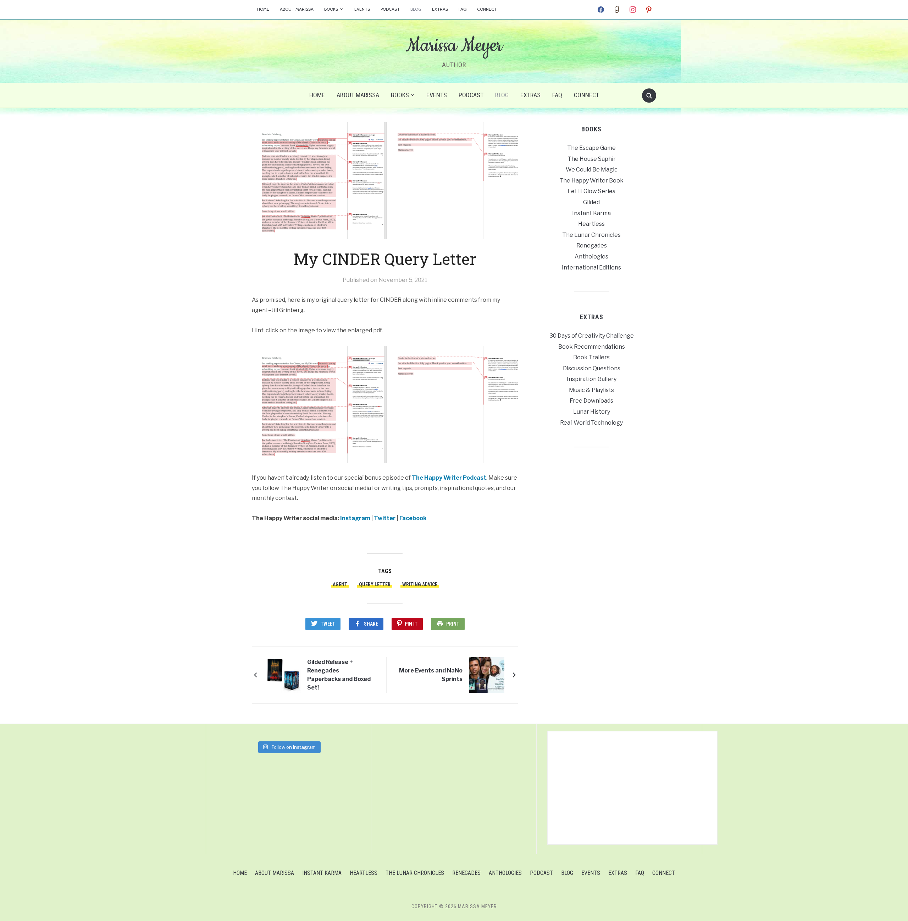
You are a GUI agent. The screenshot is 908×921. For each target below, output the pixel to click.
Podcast (390, 9)
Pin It (411, 624)
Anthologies (591, 256)
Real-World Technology (591, 422)
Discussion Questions (591, 368)
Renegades (591, 245)
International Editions (591, 267)
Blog (415, 9)
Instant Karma (591, 213)
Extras (440, 9)
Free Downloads (591, 400)
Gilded (591, 202)
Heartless (591, 223)
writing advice (419, 584)
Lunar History (591, 411)
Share (371, 624)
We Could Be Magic (592, 169)
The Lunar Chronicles (591, 234)
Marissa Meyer (454, 46)
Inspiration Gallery (591, 379)
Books (331, 9)
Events (362, 9)
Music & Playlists (591, 390)
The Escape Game (591, 148)
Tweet (328, 624)
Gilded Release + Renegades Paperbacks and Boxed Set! (339, 675)
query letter (375, 584)
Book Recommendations (591, 346)
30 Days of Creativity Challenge (591, 335)
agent (340, 584)
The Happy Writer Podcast (449, 477)
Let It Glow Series (591, 191)
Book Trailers (591, 357)
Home (263, 9)
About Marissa (297, 9)
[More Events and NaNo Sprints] (487, 674)
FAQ (462, 9)
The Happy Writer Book (591, 180)
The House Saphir (592, 159)
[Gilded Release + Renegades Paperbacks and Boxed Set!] (283, 674)
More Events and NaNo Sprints (431, 674)
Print (452, 624)
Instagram (355, 518)
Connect (487, 9)
